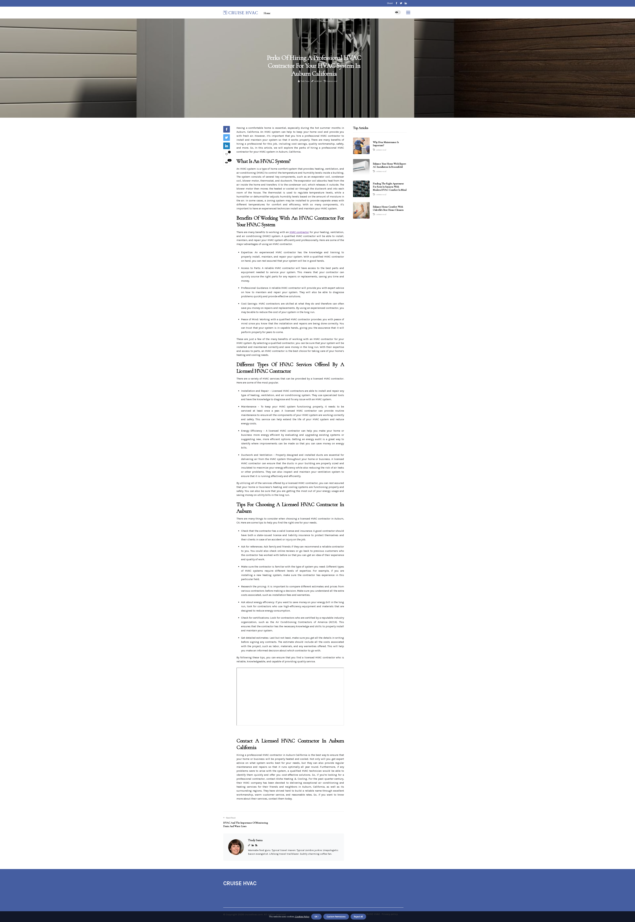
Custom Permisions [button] (336, 916)
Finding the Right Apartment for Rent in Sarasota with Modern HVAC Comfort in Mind (389, 186)
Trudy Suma (304, 81)
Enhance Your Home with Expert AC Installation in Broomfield (389, 165)
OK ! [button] (316, 916)
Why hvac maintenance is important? (386, 144)
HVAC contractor (299, 232)
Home (267, 13)
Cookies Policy (302, 916)
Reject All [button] (358, 916)
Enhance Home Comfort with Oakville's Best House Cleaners (388, 208)
